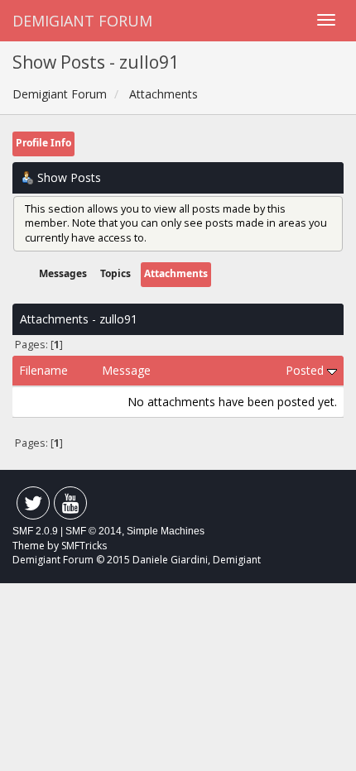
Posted (306, 370)
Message (126, 370)
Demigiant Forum (82, 21)
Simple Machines (165, 531)
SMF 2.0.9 (35, 531)
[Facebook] (33, 507)
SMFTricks (84, 546)
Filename (43, 370)
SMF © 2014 (93, 531)
